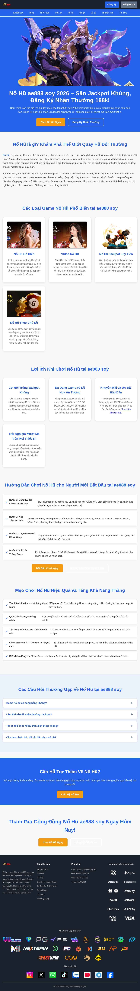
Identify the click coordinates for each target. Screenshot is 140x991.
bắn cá (58, 13)
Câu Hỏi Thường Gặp (46, 882)
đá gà (82, 13)
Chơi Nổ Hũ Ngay (51, 122)
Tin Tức (123, 13)
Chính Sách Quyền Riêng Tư (83, 869)
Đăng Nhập (129, 4)
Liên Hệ (40, 873)
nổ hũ (70, 13)
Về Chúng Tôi (43, 869)
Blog (31, 13)
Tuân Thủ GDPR (78, 882)
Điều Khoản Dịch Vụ (80, 873)
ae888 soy (18, 13)
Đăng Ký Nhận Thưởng (86, 122)
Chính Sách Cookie (79, 878)
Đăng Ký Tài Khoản (86, 842)
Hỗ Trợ (40, 878)
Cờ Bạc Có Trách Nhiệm (47, 886)
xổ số (93, 13)
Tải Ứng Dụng (43, 898)
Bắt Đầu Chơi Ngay (47, 568)
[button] (70, 702)
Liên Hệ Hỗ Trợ (70, 794)
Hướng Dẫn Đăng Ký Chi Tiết (87, 568)
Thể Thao (44, 13)
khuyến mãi (107, 13)
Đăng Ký (111, 4)
